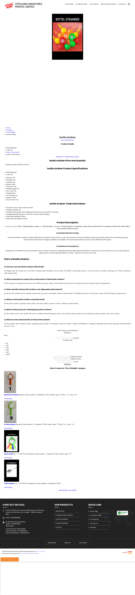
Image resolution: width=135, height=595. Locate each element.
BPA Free (9, 178)
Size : (65, 395)
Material (9, 172)
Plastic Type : (56, 395)
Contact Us (122, 4)
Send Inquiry (75, 157)
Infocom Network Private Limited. (29, 553)
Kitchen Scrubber (62, 519)
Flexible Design (11, 189)
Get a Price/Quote (67, 140)
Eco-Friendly (10, 195)
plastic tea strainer (11, 395)
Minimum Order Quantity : (28, 395)
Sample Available (12, 210)
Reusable (9, 180)
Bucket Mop (60, 511)
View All (58, 527)
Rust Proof (9, 186)
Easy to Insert (11, 200)
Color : (73, 395)
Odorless (9, 182)
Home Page (69, 4)
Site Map (93, 527)
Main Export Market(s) (13, 216)
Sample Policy (11, 212)
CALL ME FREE (72, 490)
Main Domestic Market (13, 219)
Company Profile (81, 4)
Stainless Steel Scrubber (64, 515)
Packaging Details (12, 214)
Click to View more (12, 152)
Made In (9, 184)
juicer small (8, 454)
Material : (44, 395)
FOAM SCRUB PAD (62, 523)
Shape (8, 193)
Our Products (93, 4)
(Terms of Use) (40, 551)
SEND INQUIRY (63, 490)
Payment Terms (11, 208)
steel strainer (9, 483)
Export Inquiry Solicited (108, 4)
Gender (8, 197)
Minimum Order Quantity (14, 164)
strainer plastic (10, 424)
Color (8, 174)
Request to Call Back (63, 157)
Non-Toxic (9, 191)
